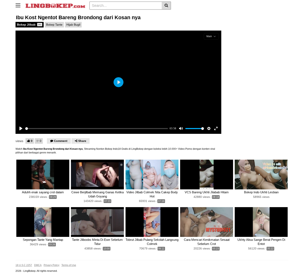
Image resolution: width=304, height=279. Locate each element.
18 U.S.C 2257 (24, 265)
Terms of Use (68, 265)
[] (166, 5)
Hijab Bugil (73, 24)
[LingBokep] (55, 5)
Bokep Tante (54, 24)
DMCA (38, 265)
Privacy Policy (51, 265)
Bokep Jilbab (29, 24)
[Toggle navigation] (20, 5)
